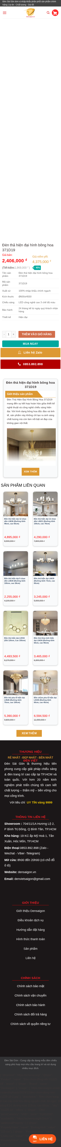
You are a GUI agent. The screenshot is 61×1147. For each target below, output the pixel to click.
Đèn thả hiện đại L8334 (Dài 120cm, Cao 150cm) (15, 639)
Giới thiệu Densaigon (30, 911)
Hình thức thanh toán (30, 939)
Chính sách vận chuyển (30, 995)
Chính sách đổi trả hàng (30, 1014)
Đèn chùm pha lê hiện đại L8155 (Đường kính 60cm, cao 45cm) (45, 700)
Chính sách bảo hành (30, 1005)
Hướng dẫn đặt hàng (30, 929)
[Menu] (5, 13)
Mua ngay (30, 343)
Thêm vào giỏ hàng (37, 334)
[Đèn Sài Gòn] (30, 13)
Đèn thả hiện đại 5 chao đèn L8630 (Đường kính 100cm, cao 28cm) (14, 580)
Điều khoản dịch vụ (31, 920)
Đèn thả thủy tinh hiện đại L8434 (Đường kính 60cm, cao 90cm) (44, 640)
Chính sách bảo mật (30, 986)
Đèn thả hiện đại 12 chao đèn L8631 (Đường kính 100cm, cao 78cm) (45, 521)
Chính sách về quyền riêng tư (30, 1024)
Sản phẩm (30, 948)
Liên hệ (31, 958)
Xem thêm (30, 471)
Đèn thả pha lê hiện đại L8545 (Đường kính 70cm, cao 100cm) (14, 700)
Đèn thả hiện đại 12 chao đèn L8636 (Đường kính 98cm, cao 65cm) (15, 521)
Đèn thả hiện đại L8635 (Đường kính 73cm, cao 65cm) (44, 580)
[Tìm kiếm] (48, 12)
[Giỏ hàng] (55, 13)
